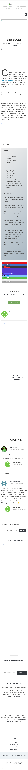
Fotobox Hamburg (14, 481)
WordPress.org (13, 749)
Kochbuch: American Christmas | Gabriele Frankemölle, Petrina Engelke (17, 376)
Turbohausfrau (13, 447)
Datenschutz (6, 755)
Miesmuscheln (15, 294)
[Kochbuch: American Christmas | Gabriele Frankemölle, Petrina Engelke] (7, 376)
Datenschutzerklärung (14, 696)
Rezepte (14, 45)
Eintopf (6, 294)
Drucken (15, 302)
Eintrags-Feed (14, 744)
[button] (8, 263)
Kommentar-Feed (14, 747)
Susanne (10, 43)
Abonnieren (22, 672)
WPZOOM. (20, 763)
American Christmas (7, 80)
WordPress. (16, 762)
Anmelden (14, 742)
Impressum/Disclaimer (19, 755)
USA (23, 294)
